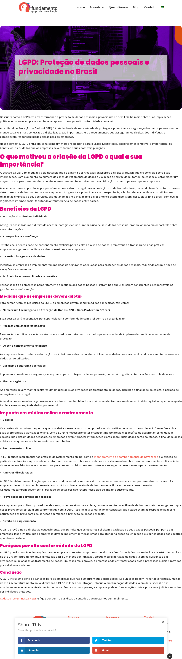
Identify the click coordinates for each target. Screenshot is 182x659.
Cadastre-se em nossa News (18, 598)
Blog (136, 7)
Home (80, 7)
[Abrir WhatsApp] (173, 650)
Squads (95, 7)
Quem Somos (118, 7)
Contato (150, 7)
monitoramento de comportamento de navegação (126, 457)
